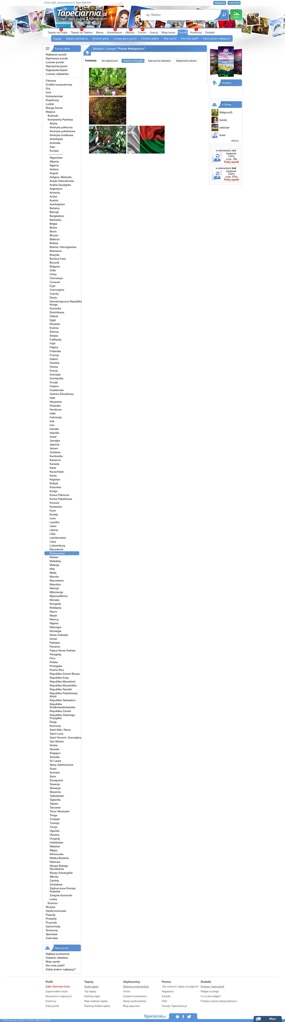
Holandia (55, 405)
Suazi (53, 768)
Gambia (54, 362)
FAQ (164, 1001)
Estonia (54, 331)
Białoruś (55, 239)
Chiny (53, 274)
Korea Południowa (61, 498)
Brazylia (54, 254)
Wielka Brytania (59, 858)
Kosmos (53, 903)
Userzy (154, 32)
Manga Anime (54, 107)
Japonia (54, 444)
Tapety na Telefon (81, 32)
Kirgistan (55, 479)
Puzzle (183, 32)
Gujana (54, 386)
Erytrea (54, 327)
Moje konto (168, 32)
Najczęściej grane (56, 66)
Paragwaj (55, 654)
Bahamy (55, 208)
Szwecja (55, 784)
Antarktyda (56, 139)
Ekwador (55, 324)
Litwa (53, 541)
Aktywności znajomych (59, 996)
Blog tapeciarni (131, 1006)
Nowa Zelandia (59, 634)
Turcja (53, 826)
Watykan (55, 846)
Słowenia (55, 791)
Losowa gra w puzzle (125, 38)
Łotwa (53, 899)
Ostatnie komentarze (135, 996)
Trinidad (55, 819)
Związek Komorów (61, 895)
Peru (52, 658)
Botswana (56, 250)
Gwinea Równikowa (62, 393)
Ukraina (54, 834)
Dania (53, 297)
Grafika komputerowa (59, 84)
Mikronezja (56, 592)
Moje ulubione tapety (96, 1001)
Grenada (55, 374)
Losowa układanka (57, 73)
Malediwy (55, 561)
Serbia (54, 745)
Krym (53, 510)
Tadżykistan (57, 795)
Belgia (53, 223)
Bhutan (54, 235)
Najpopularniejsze (57, 70)
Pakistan (55, 642)
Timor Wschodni (59, 811)
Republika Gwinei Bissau (65, 673)
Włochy (54, 876)
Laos (53, 518)
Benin (53, 231)
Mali (52, 568)
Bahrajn (54, 212)
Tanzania (55, 807)
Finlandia (55, 351)
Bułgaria (55, 266)
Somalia (55, 756)
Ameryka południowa (62, 131)
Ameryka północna (61, 127)
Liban (53, 526)
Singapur (55, 753)
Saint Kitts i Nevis (60, 729)
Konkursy (196, 32)
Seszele (54, 749)
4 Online (226, 104)
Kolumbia (55, 487)
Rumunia (55, 725)
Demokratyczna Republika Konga (66, 303)
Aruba (53, 196)
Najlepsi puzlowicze (77, 38)
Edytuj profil (52, 1006)
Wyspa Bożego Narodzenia (59, 867)
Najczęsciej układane (159, 60)
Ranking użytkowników (136, 986)
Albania (54, 161)
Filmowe (51, 80)
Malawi (54, 557)
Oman (53, 638)
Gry (48, 88)
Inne (48, 92)
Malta (53, 572)
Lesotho (55, 522)
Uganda (54, 830)
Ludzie (50, 104)
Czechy (54, 293)
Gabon (54, 358)
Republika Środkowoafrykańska (62, 706)
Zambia (54, 880)
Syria (53, 776)
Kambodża (56, 456)
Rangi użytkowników (134, 1001)
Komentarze (114, 32)
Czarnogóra (57, 289)
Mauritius (55, 584)
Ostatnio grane (100, 38)
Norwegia (55, 631)
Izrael (53, 436)
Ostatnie (226, 82)
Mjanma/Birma (58, 596)
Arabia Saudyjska (60, 184)
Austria (54, 200)
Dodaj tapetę (91, 986)
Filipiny (54, 347)
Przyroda (51, 922)
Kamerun (55, 460)
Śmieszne (52, 930)
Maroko (54, 576)
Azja (52, 146)
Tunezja (54, 823)
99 (142, 29)
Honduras (56, 409)
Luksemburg (57, 545)
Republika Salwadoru (63, 700)
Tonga (53, 815)
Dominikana (57, 312)
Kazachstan (57, 471)
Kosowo (54, 502)
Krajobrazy (52, 100)
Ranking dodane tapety (97, 1006)
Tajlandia (55, 799)
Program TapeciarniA (212, 986)
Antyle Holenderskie (62, 180)
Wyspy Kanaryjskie (61, 872)
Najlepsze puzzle (56, 54)
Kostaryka (56, 506)
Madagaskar (57, 553)
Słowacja (55, 788)
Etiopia (54, 335)
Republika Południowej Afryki (63, 695)
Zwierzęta (52, 938)
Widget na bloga (210, 991)
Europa (54, 150)
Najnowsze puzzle (57, 58)
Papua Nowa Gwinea (62, 650)
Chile (53, 270)
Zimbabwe (56, 884)
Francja (54, 355)
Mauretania (57, 580)
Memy (100, 32)
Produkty (51, 918)
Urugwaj (55, 838)
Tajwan (54, 803)
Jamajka (55, 440)
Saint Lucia (56, 733)
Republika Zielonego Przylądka (62, 716)
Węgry (54, 850)
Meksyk (54, 588)
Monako (55, 599)
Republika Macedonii (62, 681)
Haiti (52, 397)
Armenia (55, 192)
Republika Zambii (60, 711)
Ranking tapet (92, 996)
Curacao (55, 282)
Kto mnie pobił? (190, 38)
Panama (55, 646)
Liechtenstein (58, 537)
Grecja (54, 370)
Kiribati (54, 483)
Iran (52, 425)
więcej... (235, 140)
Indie (53, 413)
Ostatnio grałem (150, 38)
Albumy (130, 32)
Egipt (53, 320)
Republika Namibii (61, 689)
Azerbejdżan (57, 204)
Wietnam (55, 861)
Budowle (53, 115)
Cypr (52, 285)
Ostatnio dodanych (133, 60)
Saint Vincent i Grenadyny (65, 737)
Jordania (55, 452)
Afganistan (56, 157)
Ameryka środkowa (61, 135)
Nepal (53, 615)
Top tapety (90, 991)
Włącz (272, 1018)
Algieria (54, 165)
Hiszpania (56, 401)
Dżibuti (54, 316)
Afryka (53, 123)
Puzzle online (62, 48)
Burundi (54, 262)
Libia (52, 533)
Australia (55, 142)
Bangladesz (57, 215)
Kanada (54, 463)
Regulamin (168, 991)
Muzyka (50, 907)
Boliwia (54, 243)
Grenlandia (56, 378)
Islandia (54, 432)
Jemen (54, 448)
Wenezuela (56, 854)
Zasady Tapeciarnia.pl (174, 1006)
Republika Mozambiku (63, 685)
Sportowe (51, 934)
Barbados (55, 219)
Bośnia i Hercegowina (63, 247)
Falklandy (55, 339)
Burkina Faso (58, 258)
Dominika (55, 308)
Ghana (54, 366)
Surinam (55, 772)
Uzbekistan (56, 842)
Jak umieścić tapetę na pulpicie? (180, 986)
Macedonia (56, 549)
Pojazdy (50, 914)
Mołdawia (55, 607)
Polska (54, 662)
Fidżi (52, 343)
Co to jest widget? (211, 996)
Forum (142, 32)
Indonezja (56, 417)
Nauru (53, 611)
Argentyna (56, 188)
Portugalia (56, 666)
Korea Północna (59, 495)
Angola (54, 173)
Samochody (53, 926)
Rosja (53, 722)
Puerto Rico (57, 669)
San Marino (57, 741)
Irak (52, 421)
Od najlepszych (110, 60)
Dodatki (210, 32)
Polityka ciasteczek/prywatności (219, 1001)
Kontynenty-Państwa (60, 119)
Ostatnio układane (57, 957)
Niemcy (54, 619)
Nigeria (54, 623)
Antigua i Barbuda (61, 177)
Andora (54, 169)
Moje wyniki (170, 38)
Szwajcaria (56, 780)
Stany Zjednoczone (61, 764)
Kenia (53, 475)
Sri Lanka (55, 760)
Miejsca (50, 111)
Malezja (54, 564)
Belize (53, 227)
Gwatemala (57, 390)
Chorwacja (56, 278)
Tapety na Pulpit (57, 32)
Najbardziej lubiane (186, 60)
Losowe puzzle (55, 62)
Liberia (54, 530)
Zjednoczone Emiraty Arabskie (63, 890)
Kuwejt (54, 514)
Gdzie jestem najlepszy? (217, 38)
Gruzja (54, 382)
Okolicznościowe (56, 910)
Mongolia (55, 603)
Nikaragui (55, 627)
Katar (53, 467)
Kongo (54, 491)
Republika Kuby (59, 677)
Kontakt (166, 996)
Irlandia (54, 428)
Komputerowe (54, 96)
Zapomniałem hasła (56, 991)
